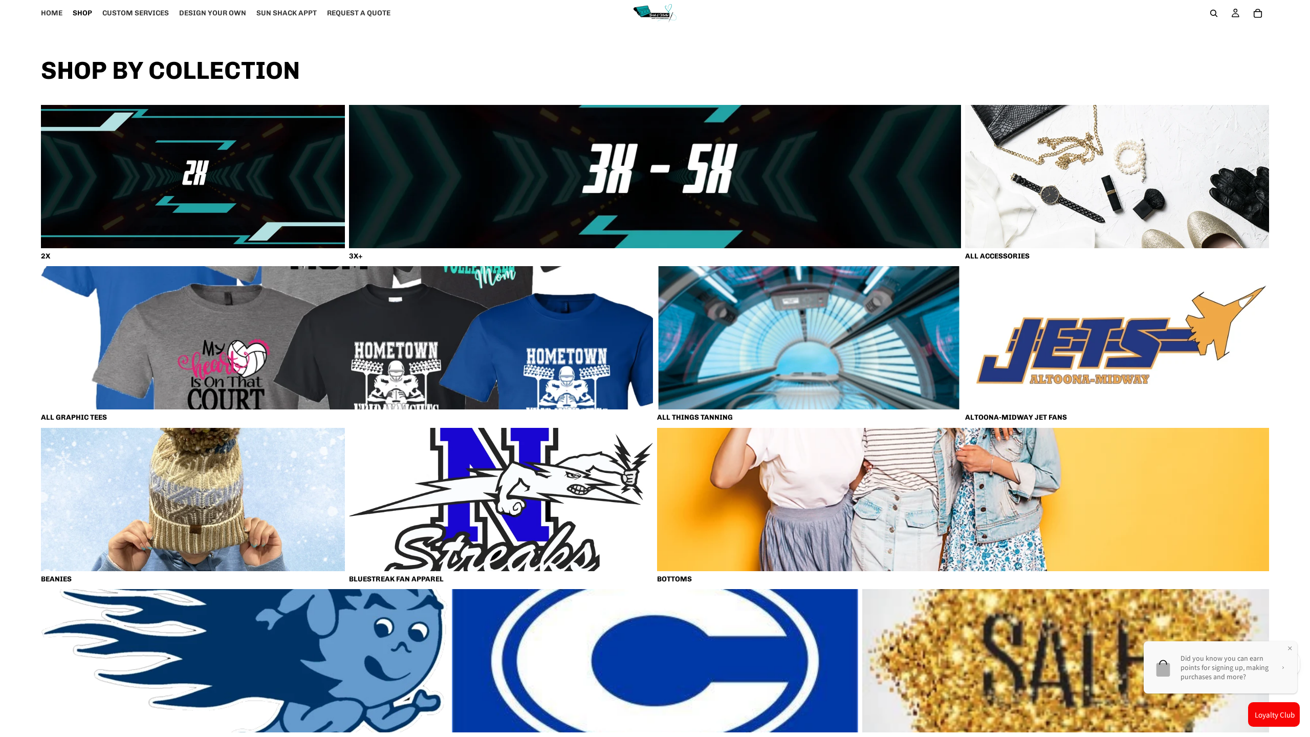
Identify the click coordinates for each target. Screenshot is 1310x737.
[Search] (1214, 13)
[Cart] (1258, 13)
